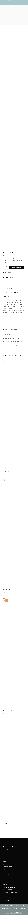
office (11, 277)
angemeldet (11, 345)
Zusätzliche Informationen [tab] (12, 292)
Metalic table (7, 590)
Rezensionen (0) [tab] (8, 296)
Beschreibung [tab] (8, 288)
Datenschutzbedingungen (16, 912)
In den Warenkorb (16, 267)
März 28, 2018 (6, 864)
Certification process (9, 871)
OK (7, 912)
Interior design (7, 866)
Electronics (12, 275)
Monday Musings (7, 876)
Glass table (6, 472)
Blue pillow (6, 823)
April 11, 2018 (6, 869)
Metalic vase (7, 708)
